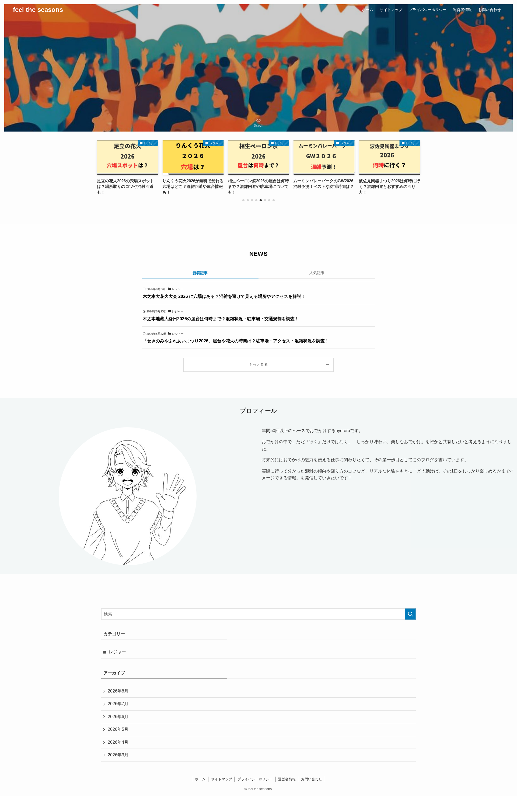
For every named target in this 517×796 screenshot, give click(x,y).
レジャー (117, 652)
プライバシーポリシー (255, 779)
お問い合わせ (311, 779)
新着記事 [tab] (200, 273)
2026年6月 (118, 716)
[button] (243, 200)
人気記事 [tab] (316, 273)
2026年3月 (118, 755)
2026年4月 (118, 742)
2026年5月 (118, 729)
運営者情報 (287, 779)
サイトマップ (221, 779)
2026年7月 (118, 703)
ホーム (200, 779)
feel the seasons (38, 9)
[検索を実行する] (410, 614)
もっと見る (258, 364)
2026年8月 (118, 691)
